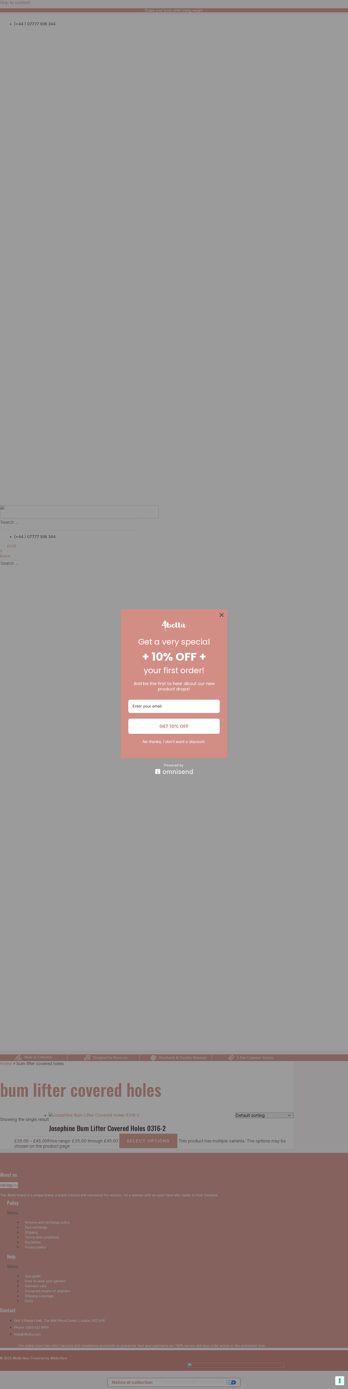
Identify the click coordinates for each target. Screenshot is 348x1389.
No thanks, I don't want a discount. (174, 741)
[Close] (221, 615)
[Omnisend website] (174, 769)
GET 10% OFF (174, 726)
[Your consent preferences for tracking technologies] (339, 1380)
